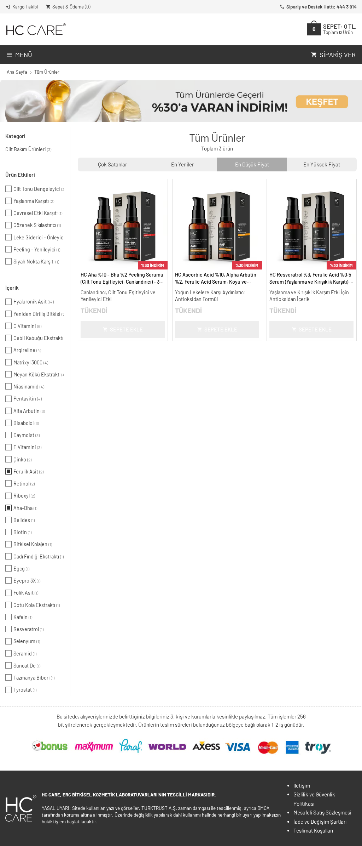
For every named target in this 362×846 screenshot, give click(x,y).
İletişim (301, 785)
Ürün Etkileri (20, 174)
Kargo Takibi (25, 7)
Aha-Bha (25, 508)
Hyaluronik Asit (33, 302)
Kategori (15, 136)
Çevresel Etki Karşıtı (37, 213)
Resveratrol (28, 629)
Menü (23, 54)
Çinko (22, 459)
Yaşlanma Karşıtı (33, 201)
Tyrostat (24, 690)
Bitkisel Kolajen (32, 544)
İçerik (12, 287)
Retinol (24, 484)
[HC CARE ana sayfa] (35, 29)
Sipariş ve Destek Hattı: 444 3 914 (321, 7)
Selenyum (26, 641)
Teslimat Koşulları (313, 830)
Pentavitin (27, 399)
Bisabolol (26, 423)
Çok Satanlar (112, 164)
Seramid (24, 654)
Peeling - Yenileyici (36, 249)
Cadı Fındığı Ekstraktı (38, 556)
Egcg (21, 569)
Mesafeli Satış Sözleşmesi (322, 812)
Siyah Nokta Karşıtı (36, 262)
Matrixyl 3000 (30, 362)
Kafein (22, 617)
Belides (24, 520)
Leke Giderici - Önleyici (38, 237)
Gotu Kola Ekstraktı (36, 605)
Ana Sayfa (17, 72)
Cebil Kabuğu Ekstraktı (38, 338)
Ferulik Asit (28, 472)
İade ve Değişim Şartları (319, 821)
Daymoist (26, 435)
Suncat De (26, 666)
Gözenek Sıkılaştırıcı (37, 225)
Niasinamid (28, 387)
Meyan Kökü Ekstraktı (38, 374)
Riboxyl (24, 496)
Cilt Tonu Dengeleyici (38, 189)
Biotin (22, 532)
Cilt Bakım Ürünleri (28, 149)
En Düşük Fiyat (252, 164)
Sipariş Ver (338, 54)
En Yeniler (182, 164)
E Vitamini (27, 447)
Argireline (27, 350)
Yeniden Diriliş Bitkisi (38, 314)
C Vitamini (27, 326)
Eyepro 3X (26, 581)
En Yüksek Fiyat (321, 164)
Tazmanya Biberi (33, 678)
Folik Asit (25, 593)
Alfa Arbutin (29, 411)
